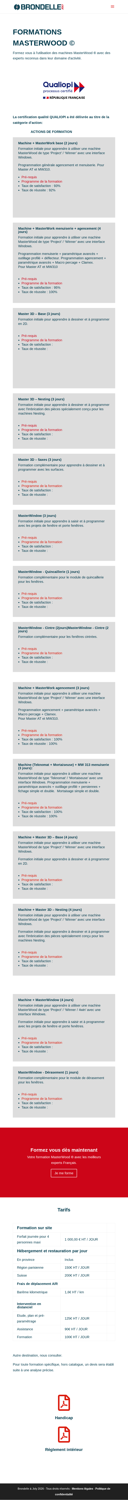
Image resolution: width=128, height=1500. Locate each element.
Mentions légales (82, 1488)
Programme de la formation (42, 181)
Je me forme (63, 1173)
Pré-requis (29, 177)
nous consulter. (51, 1355)
